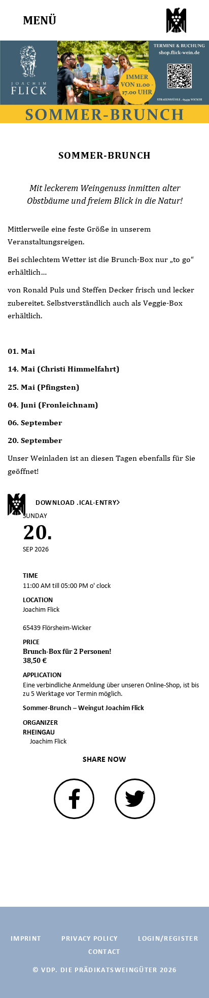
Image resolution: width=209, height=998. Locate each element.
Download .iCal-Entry (76, 502)
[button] (74, 799)
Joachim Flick (48, 741)
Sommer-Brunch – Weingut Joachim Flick (83, 708)
